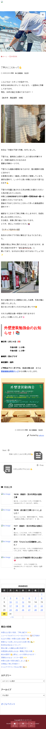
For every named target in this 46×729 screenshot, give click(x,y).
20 (29, 606)
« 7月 (12, 617)
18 (17, 606)
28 (35, 610)
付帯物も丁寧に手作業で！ (10, 664)
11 (17, 602)
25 (17, 610)
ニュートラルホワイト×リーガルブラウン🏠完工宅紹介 (20, 635)
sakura (41, 435)
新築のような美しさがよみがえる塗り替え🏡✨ (18, 642)
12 (23, 602)
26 (23, 610)
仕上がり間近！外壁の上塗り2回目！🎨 (15, 639)
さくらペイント (8, 704)
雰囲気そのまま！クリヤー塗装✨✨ (14, 657)
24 (10, 610)
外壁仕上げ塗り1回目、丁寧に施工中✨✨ (16, 632)
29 (42, 610)
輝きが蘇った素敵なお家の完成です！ (14, 648)
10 (10, 602)
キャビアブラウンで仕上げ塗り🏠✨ (14, 667)
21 (35, 606)
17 (10, 606)
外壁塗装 (14, 56)
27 (29, 610)
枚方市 (26, 73)
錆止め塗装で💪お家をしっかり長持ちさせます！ (18, 654)
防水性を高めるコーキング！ (11, 645)
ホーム (5, 56)
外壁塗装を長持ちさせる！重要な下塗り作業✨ (17, 651)
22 (42, 606)
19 (23, 606)
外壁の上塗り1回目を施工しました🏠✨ (15, 661)
